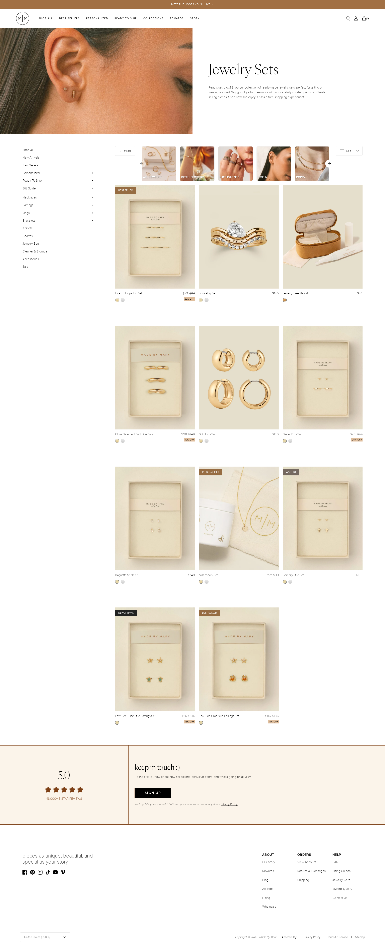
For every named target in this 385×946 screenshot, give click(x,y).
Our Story (268, 862)
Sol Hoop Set (207, 434)
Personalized (97, 18)
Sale (25, 267)
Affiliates (267, 889)
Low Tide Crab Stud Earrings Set (219, 716)
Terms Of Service (337, 937)
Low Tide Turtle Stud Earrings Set (135, 716)
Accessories (30, 259)
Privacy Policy (312, 937)
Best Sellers (69, 18)
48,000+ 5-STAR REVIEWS (64, 799)
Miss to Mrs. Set (208, 575)
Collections (153, 18)
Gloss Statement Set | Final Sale (134, 434)
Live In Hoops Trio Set (128, 293)
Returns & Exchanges (311, 871)
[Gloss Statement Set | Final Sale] (155, 377)
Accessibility (289, 937)
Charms (27, 236)
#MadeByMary (342, 889)
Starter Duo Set (292, 434)
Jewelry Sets (31, 243)
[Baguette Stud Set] (155, 518)
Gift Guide (29, 188)
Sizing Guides (341, 871)
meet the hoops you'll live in (192, 4)
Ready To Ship (125, 18)
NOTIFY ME (322, 593)
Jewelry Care (341, 880)
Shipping (303, 880)
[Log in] (355, 18)
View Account (306, 862)
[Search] (348, 18)
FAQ (335, 862)
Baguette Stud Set (126, 575)
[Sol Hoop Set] (239, 377)
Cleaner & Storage (34, 251)
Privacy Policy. (229, 804)
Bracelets (28, 220)
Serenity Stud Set (293, 575)
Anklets (27, 228)
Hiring (266, 898)
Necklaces (29, 197)
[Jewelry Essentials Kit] (323, 237)
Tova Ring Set (207, 293)
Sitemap (360, 937)
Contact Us (339, 898)
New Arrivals (30, 157)
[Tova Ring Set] (239, 237)
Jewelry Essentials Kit (295, 293)
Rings (26, 213)
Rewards (177, 18)
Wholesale (269, 906)
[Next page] (329, 164)
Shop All (45, 18)
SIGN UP (153, 793)
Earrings (27, 205)
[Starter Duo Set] (323, 377)
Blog (265, 880)
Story (195, 18)
